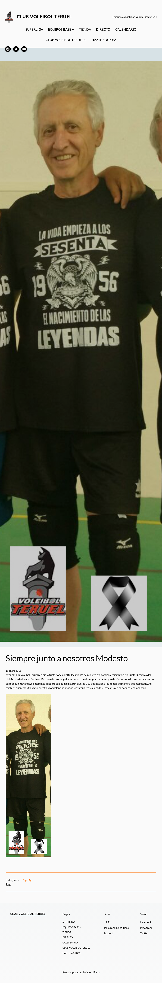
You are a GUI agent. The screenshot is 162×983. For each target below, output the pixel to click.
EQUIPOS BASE (59, 29)
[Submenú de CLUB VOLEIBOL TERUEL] (85, 40)
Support (108, 933)
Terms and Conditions (116, 927)
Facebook (146, 922)
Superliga (27, 880)
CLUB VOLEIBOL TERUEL (65, 40)
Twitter (144, 933)
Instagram (146, 927)
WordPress (93, 972)
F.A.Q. (107, 922)
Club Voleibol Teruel (44, 16)
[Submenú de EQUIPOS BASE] (73, 29)
